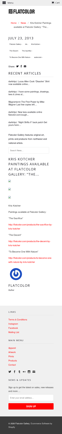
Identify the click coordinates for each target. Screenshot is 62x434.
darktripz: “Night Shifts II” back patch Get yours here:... (27, 123)
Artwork (12, 352)
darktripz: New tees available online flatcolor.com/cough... (25, 113)
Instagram (13, 323)
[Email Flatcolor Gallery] (34, 371)
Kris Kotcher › (36, 44)
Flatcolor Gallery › (15, 44)
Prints (11, 356)
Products (12, 360)
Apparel (12, 347)
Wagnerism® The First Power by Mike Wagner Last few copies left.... (26, 103)
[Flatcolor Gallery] (31, 11)
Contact (12, 364)
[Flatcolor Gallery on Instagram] (29, 371)
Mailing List (13, 332)
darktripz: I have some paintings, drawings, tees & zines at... (28, 93)
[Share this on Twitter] (17, 66)
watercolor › (38, 57)
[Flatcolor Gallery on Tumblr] (19, 371)
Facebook (13, 327)
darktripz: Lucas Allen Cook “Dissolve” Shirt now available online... (29, 82)
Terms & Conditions (17, 319)
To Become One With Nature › (20, 57)
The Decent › (14, 51)
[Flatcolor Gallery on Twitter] (9, 371)
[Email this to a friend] (24, 66)
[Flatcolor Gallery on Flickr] (24, 371)
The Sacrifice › (27, 51)
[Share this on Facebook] (20, 66)
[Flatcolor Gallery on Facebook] (14, 371)
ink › (26, 44)
